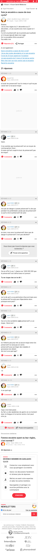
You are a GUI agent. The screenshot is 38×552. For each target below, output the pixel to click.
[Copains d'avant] (10, 545)
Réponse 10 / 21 (6, 380)
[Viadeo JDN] (28, 545)
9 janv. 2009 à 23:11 (12, 205)
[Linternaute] (10, 542)
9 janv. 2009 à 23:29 (12, 293)
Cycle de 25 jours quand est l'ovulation (14, 56)
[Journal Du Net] (28, 537)
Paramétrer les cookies (22, 527)
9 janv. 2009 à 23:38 (12, 367)
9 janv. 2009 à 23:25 (12, 267)
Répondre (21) (9, 43)
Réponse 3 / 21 (6, 198)
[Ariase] (10, 550)
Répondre (10, 428)
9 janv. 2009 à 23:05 (12, 80)
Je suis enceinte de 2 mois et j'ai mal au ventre (17, 58)
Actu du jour (6, 510)
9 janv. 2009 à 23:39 (12, 387)
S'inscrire (19, 495)
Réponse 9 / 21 (6, 360)
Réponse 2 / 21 (6, 132)
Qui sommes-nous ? (9, 525)
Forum (7, 4)
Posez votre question (20, 253)
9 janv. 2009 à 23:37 (12, 339)
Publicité (24, 525)
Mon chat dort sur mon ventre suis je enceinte (17, 61)
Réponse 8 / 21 (6, 332)
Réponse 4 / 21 (6, 222)
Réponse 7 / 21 (6, 311)
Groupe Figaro (17, 528)
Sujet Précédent (8, 8)
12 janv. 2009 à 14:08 (20, 21)
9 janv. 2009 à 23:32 (12, 317)
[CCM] (10, 537)
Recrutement (30, 525)
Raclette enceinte (7, 63)
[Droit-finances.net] (28, 541)
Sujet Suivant (30, 8)
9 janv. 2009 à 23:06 (12, 138)
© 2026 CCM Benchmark (29, 528)
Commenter (8, 90)
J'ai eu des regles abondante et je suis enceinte (18, 53)
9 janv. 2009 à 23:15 (12, 229)
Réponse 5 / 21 (6, 261)
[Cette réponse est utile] (14, 90)
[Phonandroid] (28, 549)
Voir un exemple (31, 510)
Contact (18, 525)
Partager (21, 43)
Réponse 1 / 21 (6, 73)
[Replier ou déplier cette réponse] (36, 73)
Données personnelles (9, 527)
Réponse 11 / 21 (6, 400)
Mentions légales (7, 528)
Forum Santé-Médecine (18, 4)
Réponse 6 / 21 (6, 287)
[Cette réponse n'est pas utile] (21, 90)
